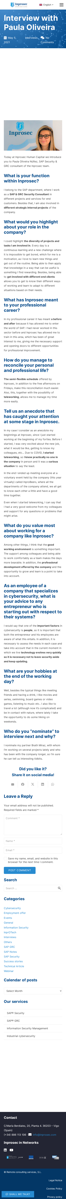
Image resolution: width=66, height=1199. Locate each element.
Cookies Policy (54, 1188)
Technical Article (14, 966)
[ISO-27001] (42, 1158)
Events (8, 917)
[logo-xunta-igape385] (15, 1158)
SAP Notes (10, 951)
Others (8, 942)
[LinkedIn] (5, 1150)
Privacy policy (54, 1196)
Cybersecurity (12, 908)
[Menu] (62, 5)
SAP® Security (15, 1013)
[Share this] (23, 784)
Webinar (9, 971)
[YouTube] (12, 1150)
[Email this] (13, 784)
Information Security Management (27, 1028)
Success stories (13, 961)
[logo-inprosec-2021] (20, 5)
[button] (46, 5)
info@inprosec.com (44, 1134)
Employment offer (15, 912)
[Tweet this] (33, 784)
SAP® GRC (13, 1020)
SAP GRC (9, 946)
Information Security (16, 927)
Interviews (31, 37)
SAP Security (12, 956)
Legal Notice (55, 1180)
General (8, 922)
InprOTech (10, 932)
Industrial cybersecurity (21, 1036)
